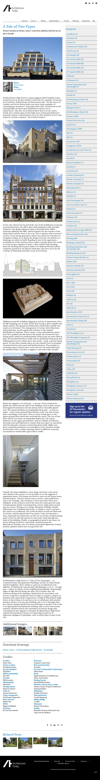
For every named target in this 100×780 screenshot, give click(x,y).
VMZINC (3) (72, 373)
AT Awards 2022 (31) (75, 59)
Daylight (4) (72, 91)
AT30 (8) (70, 76)
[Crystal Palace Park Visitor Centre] (40, 738)
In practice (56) (73, 142)
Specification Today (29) (77, 321)
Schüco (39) (72, 262)
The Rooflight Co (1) (75, 333)
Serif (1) (70, 279)
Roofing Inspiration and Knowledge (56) (77, 248)
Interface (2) (72, 154)
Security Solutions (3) (76, 270)
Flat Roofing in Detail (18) (77, 112)
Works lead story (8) (75, 399)
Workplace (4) (73, 382)
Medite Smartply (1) (75, 179)
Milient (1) (71, 192)
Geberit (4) (71, 125)
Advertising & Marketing (41, 761)
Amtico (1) (71, 42)
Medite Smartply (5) (75, 184)
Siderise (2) (71, 300)
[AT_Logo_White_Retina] (14, 761)
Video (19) (71, 369)
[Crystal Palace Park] (25, 738)
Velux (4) (70, 365)
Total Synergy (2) (74, 348)
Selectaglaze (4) (73, 274)
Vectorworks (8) (73, 361)
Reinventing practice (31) (77, 234)
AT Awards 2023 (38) (75, 64)
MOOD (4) (71, 196)
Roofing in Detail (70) (76, 243)
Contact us (83, 761)
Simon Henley (19, 85)
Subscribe (57, 761)
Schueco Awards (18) (75, 266)
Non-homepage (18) (75, 201)
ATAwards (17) (73, 80)
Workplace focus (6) (75, 390)
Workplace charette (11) (76, 386)
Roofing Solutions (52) (76, 253)
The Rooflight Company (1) (78, 337)
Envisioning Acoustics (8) (77, 99)
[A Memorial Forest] (10, 738)
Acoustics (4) (72, 38)
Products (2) (72, 226)
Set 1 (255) (71, 283)
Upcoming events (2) (75, 352)
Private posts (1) (73, 222)
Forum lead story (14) (75, 120)
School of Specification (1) (78, 257)
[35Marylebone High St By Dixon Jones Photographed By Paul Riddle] (32, 121)
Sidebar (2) (71, 295)
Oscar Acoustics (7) (74, 213)
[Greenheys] (55, 738)
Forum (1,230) (72, 116)
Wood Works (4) (73, 378)
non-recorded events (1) (77, 205)
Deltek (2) (71, 95)
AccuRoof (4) (72, 34)
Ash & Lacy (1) (73, 51)
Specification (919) (74, 312)
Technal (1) (71, 329)
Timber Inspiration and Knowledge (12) (77, 343)
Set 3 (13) (70, 291)
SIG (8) (70, 304)
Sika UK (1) (71, 308)
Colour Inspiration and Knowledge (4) (76, 86)
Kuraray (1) (71, 167)
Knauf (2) (70, 158)
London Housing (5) (75, 175)
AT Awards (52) (73, 55)
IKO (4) (70, 133)
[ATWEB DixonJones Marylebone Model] (32, 280)
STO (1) (70, 325)
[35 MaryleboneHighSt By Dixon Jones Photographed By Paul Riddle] (32, 38)
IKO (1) (70, 137)
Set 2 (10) (70, 287)
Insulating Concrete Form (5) (79, 150)
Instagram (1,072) (74, 146)
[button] (94, 21)
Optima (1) (71, 209)
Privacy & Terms (70, 761)
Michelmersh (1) (74, 188)
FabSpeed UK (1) (74, 108)
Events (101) (72, 104)
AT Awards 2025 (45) (75, 72)
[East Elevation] (32, 255)
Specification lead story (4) (78, 316)
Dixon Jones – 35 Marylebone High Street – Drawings (28, 649)
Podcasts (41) (72, 217)
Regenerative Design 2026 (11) (79, 230)
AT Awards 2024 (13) (75, 68)
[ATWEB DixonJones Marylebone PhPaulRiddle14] (32, 166)
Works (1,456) (72, 394)
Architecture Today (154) (77, 47)
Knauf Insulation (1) (75, 163)
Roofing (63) (72, 238)
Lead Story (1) (72, 171)
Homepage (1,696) (74, 129)
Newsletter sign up (63, 763)
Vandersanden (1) (74, 356)
